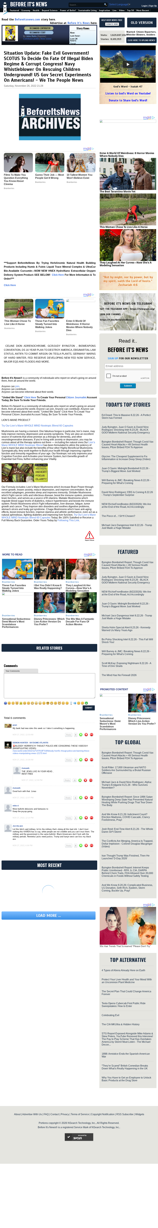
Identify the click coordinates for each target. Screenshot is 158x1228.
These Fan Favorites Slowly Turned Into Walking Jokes (47, 324)
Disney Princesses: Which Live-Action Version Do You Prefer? (49, 622)
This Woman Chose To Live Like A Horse (17, 322)
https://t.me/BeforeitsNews (116, 319)
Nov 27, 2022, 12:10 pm (23, 818)
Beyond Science (50, 10)
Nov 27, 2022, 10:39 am (23, 760)
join (17, 386)
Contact (54, 1114)
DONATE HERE (112, 24)
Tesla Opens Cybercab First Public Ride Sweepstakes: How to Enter (124, 1004)
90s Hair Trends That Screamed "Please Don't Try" (125, 946)
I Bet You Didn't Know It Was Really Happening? (48, 586)
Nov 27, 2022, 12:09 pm (32, 780)
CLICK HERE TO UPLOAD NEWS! (141, 40)
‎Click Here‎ (58, 275)
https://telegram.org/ (142, 309)
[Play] (128, 64)
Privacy (65, 1114)
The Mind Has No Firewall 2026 (119, 675)
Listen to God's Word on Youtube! (128, 93)
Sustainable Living (87, 10)
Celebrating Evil (110, 1015)
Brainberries (9, 328)
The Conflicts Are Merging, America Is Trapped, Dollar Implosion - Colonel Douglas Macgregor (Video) (127, 844)
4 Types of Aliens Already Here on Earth (123, 970)
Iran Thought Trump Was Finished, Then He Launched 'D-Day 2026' (126, 857)
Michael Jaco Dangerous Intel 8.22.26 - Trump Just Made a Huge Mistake (127, 526)
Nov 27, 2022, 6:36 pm (22, 845)
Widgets (139, 1114)
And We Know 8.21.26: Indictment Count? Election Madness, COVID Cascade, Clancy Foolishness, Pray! (126, 817)
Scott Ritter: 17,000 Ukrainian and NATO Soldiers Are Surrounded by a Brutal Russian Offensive (126, 770)
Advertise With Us (32, 1114)
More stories (46, 39)
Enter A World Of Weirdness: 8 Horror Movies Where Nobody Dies (79, 326)
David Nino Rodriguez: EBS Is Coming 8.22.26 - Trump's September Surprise (127, 493)
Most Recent (142, 10)
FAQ (46, 1114)
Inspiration (104, 10)
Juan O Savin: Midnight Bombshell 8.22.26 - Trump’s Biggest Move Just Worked (126, 469)
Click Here (10, 285)
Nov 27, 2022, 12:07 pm (23, 798)
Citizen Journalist (76, 397)
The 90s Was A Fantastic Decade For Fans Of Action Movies (80, 622)
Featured (14, 10)
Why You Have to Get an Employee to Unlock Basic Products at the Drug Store (126, 1079)
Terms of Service (80, 1114)
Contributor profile (31, 39)
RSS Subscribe (124, 1114)
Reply (68, 735)
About (17, 1114)
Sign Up (153, 6)
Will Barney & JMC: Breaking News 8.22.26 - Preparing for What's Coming (126, 481)
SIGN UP (113, 358)
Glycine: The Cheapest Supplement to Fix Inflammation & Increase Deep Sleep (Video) (126, 458)
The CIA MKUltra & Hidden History (120, 1024)
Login (144, 6)
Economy (25, 10)
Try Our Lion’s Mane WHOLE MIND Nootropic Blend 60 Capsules (37, 425)
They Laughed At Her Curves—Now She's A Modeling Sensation (78, 588)
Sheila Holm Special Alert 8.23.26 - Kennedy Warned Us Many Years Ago (126, 629)
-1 (74, 780)
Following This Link (68, 520)
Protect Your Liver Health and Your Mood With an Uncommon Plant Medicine (127, 981)
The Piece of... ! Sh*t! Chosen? (118, 516)
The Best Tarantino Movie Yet (117, 191)
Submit (128, 385)
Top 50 (130, 10)
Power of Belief (68, 10)
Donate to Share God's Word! (128, 100)
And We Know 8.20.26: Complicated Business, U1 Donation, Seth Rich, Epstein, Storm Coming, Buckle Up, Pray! (127, 888)
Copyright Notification (102, 1114)
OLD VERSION (142, 22)
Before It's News (28, 4)
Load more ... (48, 915)
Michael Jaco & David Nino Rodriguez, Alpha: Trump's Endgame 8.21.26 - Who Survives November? (127, 785)
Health (36, 10)
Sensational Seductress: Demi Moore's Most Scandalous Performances (110, 723)
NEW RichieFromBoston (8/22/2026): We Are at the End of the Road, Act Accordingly (126, 505)
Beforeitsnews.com (27, 19)
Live (114, 10)
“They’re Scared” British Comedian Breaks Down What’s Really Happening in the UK (125, 1067)
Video (122, 10)
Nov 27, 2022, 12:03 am (23, 735)
